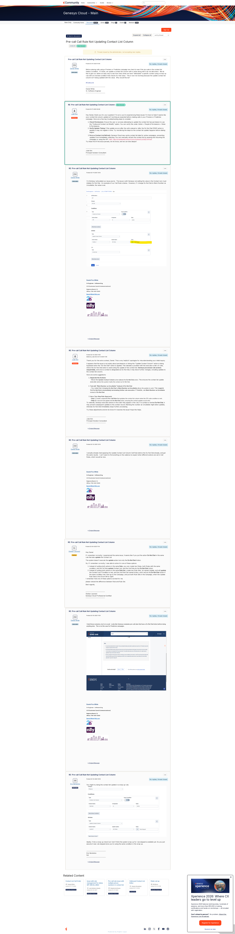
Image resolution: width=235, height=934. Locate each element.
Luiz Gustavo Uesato (94, 888)
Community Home (78, 22)
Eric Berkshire (75, 784)
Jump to (77, 46)
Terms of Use (111, 929)
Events (123, 22)
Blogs (113, 22)
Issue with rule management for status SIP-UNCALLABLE (95, 883)
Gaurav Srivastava (136, 886)
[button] (92, 2)
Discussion (92, 22)
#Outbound (90, 83)
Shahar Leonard (74, 551)
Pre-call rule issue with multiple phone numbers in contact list (116, 883)
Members (133, 22)
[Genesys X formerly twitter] (154, 929)
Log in (169, 2)
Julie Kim (74, 114)
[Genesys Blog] (168, 929)
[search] (144, 2)
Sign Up (166, 30)
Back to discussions (74, 36)
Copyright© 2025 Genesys (78, 929)
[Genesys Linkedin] (145, 929)
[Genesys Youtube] (163, 929)
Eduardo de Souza (115, 888)
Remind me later (210, 929)
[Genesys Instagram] (149, 929)
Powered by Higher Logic (117, 931)
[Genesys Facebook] (159, 929)
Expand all (136, 35)
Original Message (94, 339)
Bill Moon (155, 884)
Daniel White (74, 68)
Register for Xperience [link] (210, 923)
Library (104, 22)
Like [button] (165, 59)
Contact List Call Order (73, 881)
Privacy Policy (123, 929)
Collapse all (147, 35)
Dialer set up (155, 881)
